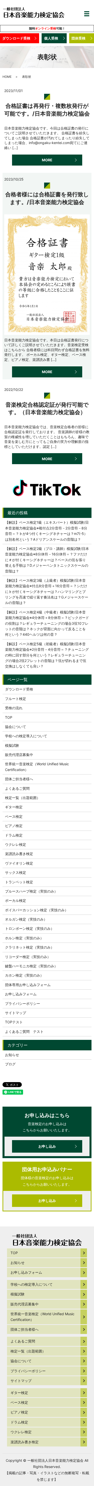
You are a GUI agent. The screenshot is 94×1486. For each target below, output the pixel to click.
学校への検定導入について (26, 736)
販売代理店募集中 (19, 755)
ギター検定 (14, 807)
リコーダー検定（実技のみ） (28, 957)
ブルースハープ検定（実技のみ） (31, 891)
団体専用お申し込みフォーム (28, 985)
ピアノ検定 (14, 826)
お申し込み (47, 1146)
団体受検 (78, 38)
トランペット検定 (19, 882)
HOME (7, 77)
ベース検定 (14, 816)
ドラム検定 (14, 835)
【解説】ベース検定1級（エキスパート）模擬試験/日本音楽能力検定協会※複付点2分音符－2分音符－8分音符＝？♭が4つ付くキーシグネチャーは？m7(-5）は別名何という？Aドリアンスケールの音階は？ (47, 530)
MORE (47, 160)
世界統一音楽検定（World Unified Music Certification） (37, 767)
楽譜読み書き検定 (19, 854)
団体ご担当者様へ (19, 779)
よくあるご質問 (17, 788)
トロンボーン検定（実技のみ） (29, 928)
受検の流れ (14, 708)
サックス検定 (15, 872)
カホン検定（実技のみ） (24, 975)
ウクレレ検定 (15, 844)
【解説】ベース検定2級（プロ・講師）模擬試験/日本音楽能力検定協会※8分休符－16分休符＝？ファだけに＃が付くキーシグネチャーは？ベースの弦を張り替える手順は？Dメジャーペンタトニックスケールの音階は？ (47, 559)
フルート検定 (15, 698)
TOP (8, 717)
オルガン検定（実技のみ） (26, 919)
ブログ (10, 1064)
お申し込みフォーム (21, 994)
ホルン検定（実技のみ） (24, 938)
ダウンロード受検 (16, 38)
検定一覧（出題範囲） (22, 798)
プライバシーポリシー (22, 1003)
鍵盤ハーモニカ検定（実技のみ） (31, 966)
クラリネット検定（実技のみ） (29, 947)
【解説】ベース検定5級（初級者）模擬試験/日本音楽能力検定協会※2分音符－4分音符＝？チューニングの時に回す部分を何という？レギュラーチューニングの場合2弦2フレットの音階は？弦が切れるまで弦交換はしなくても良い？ (47, 655)
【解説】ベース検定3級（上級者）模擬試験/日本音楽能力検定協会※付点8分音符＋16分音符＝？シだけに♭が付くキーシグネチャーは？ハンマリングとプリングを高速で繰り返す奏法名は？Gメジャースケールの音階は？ (46, 591)
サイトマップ (15, 1013)
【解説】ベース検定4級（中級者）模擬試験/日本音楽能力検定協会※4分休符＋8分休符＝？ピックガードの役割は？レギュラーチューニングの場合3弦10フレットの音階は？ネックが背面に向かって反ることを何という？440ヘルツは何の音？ (47, 623)
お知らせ (12, 1055)
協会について (15, 726)
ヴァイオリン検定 (19, 863)
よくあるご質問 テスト (24, 1031)
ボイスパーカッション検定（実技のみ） (36, 910)
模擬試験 (12, 745)
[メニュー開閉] (86, 13)
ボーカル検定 (15, 900)
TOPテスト (14, 1022)
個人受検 (51, 38)
